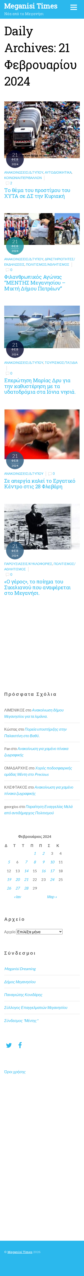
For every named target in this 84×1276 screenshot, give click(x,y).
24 (52, 879)
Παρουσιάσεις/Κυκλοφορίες (28, 564)
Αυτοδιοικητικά (58, 172)
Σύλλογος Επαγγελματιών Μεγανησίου (35, 1007)
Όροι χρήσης (15, 1071)
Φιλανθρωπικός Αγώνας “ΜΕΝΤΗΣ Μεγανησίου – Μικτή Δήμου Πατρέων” (35, 282)
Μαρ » (52, 896)
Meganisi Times (19, 1252)
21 (26, 879)
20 (17, 879)
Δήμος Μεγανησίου (20, 981)
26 (9, 888)
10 (52, 862)
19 (9, 879)
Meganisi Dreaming (19, 968)
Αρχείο (9, 931)
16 (43, 871)
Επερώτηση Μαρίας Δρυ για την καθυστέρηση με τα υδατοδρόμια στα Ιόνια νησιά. (40, 386)
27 (17, 888)
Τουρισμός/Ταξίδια (61, 363)
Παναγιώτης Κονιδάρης (23, 994)
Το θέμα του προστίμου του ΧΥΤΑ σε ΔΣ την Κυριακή (37, 193)
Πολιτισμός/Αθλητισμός (47, 264)
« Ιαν (17, 896)
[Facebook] (20, 1045)
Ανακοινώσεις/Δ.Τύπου (23, 172)
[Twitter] (9, 1045)
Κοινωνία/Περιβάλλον (23, 178)
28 (26, 888)
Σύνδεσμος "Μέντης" (21, 1020)
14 (26, 871)
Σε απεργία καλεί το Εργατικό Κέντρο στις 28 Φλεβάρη (39, 483)
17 (52, 871)
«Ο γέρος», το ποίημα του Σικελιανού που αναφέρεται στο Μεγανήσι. (37, 587)
